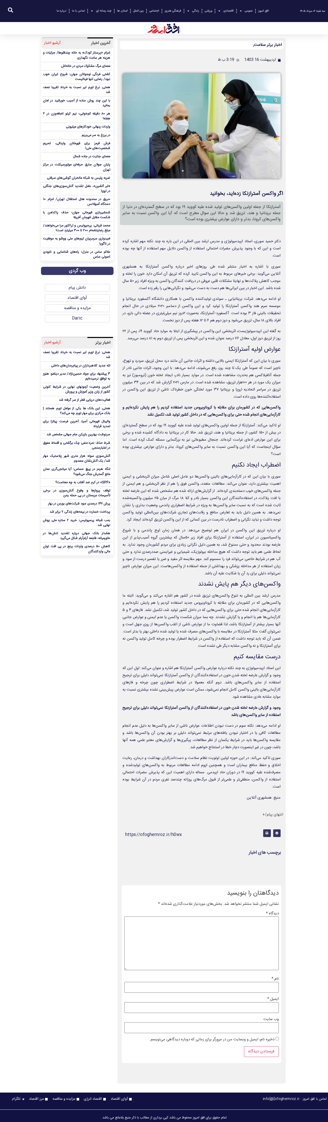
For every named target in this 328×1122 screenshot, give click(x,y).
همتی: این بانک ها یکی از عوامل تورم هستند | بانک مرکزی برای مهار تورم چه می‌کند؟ (76, 411)
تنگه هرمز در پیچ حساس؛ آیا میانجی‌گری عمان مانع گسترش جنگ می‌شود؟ (76, 472)
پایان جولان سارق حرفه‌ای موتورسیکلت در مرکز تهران (76, 167)
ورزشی (208, 10)
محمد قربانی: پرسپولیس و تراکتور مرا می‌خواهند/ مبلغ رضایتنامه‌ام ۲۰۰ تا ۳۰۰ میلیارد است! (76, 228)
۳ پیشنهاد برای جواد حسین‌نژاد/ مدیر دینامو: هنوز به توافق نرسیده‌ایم (76, 376)
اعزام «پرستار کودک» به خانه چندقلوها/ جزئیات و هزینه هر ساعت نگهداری (76, 55)
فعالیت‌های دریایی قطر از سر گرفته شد (84, 400)
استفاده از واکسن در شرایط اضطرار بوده (199, 639)
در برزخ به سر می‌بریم (96, 135)
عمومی (249, 10)
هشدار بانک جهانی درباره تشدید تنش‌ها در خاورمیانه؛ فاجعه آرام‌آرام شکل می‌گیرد (76, 536)
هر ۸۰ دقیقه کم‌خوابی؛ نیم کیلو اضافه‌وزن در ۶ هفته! (76, 116)
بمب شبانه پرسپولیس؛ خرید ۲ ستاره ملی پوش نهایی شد (76, 523)
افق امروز (263, 10)
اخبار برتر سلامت (268, 44)
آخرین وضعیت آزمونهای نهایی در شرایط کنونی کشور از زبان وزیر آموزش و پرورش (76, 389)
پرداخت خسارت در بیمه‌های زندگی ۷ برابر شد (80, 512)
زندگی (195, 10)
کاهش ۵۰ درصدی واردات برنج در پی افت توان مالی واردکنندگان (76, 549)
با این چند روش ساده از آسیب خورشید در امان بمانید (76, 103)
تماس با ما (78, 10)
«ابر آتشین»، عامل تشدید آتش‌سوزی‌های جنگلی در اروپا (76, 189)
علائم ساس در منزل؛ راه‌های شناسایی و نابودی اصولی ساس (76, 254)
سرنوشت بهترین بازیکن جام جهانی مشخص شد (78, 434)
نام (275, 979)
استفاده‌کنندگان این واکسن (231, 498)
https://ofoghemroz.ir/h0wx (153, 834)
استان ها (122, 10)
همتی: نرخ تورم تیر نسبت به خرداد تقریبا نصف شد (76, 90)
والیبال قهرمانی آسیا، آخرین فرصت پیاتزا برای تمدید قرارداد (76, 424)
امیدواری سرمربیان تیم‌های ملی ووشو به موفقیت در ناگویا (76, 241)
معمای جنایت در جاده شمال (91, 156)
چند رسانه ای (103, 10)
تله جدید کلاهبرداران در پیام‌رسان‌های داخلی (80, 365)
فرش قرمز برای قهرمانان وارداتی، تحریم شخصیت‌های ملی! (76, 146)
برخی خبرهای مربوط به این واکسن (227, 274)
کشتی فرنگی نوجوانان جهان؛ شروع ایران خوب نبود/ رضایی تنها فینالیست (76, 77)
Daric (77, 318)
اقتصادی (228, 10)
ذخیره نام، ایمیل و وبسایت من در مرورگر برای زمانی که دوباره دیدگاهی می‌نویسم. (212, 1039)
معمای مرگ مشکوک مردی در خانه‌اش (85, 66)
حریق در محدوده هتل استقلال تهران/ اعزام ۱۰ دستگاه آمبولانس (76, 202)
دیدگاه (272, 913)
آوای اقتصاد (77, 297)
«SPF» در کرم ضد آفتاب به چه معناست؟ (82, 482)
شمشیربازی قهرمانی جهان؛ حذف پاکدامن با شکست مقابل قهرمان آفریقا (76, 215)
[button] (277, 833)
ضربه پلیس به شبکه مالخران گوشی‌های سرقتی (78, 178)
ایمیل (273, 999)
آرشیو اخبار (52, 43)
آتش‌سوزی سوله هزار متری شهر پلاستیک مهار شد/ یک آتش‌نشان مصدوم (76, 458)
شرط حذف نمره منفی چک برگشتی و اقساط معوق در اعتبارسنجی (76, 445)
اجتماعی (154, 10)
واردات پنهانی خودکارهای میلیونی (88, 127)
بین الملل (138, 10)
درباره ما (61, 10)
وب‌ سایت (271, 1019)
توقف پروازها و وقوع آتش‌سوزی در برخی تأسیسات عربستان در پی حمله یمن (76, 493)
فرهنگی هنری (173, 10)
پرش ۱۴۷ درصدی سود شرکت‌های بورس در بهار (79, 503)
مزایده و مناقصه (77, 308)
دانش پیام (77, 287)
